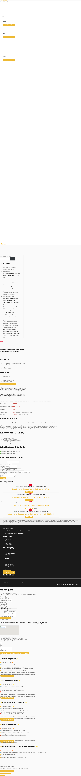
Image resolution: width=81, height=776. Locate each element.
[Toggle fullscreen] (6, 773)
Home (4, 6)
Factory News (8, 542)
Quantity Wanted (4, 464)
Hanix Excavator (11, 385)
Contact (4, 21)
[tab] (31, 398)
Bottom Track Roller (13, 387)
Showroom (5, 11)
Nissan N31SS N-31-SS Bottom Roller (12, 392)
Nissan (17, 385)
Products (5, 56)
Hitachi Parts (8, 555)
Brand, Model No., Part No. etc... (6, 256)
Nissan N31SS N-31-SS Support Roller (8, 395)
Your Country (3, 470)
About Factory (8, 543)
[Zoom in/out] (9, 773)
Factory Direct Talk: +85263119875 (13, 532)
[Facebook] (4, 575)
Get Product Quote (8, 384)
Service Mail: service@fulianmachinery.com (14, 533)
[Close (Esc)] (1, 773)
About (4, 16)
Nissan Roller (20, 395)
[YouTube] (10, 575)
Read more (29, 492)
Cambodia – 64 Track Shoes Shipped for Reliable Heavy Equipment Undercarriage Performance (10, 300)
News (4, 33)
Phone (1, 476)
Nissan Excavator (23, 385)
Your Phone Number (4, 469)
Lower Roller (21, 387)
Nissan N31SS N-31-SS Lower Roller (17, 394)
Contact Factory (8, 544)
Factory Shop (8, 550)
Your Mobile (3, 605)
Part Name (2, 596)
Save (2, 341)
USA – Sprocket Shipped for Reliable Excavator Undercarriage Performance (10, 288)
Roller (24, 395)
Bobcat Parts (8, 552)
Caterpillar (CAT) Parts (10, 553)
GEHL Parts (7, 554)
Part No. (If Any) (3, 598)
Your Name (3, 466)
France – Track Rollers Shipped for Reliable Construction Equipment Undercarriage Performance (10, 314)
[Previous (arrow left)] (1, 775)
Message (2, 475)
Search (12, 258)
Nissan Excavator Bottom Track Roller (13, 389)
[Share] (4, 773)
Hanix (6, 385)
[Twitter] (7, 575)
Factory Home (8, 539)
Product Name (3, 462)
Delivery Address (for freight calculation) (9, 472)
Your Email (2, 467)
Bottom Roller (6, 387)
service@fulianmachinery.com (11, 566)
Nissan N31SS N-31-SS (16, 391)
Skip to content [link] (3, 0)
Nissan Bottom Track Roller (17, 388)
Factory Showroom (9, 540)
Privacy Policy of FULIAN (8, 568)
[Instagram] (13, 575)
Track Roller (9, 396)
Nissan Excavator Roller (16, 390)
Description (5, 398)
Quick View (43, 486)
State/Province (3, 609)
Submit (3, 478)
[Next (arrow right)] (4, 775)
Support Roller (3, 396)
